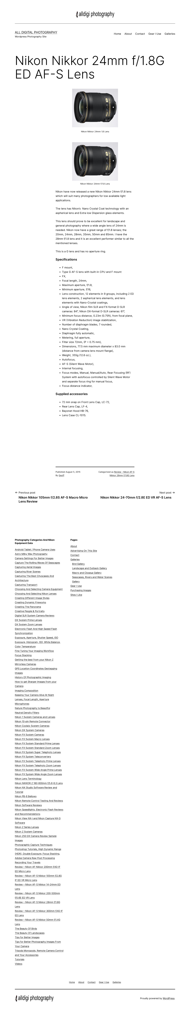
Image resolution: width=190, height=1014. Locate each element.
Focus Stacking (23, 655)
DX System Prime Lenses (28, 620)
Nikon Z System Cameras (29, 831)
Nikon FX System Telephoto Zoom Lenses (38, 765)
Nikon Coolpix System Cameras (32, 725)
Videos (18, 963)
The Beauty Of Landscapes (29, 933)
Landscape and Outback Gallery (89, 568)
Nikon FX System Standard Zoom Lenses (37, 747)
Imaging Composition (26, 690)
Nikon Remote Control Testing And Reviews (39, 800)
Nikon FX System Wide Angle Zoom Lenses (38, 774)
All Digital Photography (36, 32)
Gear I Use (154, 33)
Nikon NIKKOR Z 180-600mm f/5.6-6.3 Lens (39, 783)
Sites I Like (76, 594)
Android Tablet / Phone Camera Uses (35, 549)
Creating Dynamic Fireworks (30, 602)
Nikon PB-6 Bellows (25, 796)
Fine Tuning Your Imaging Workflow (34, 651)
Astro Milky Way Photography (31, 554)
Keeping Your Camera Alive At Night (34, 695)
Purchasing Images (80, 590)
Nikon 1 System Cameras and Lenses (35, 717)
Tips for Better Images (27, 937)
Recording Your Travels (27, 862)
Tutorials (19, 959)
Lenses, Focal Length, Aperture (32, 699)
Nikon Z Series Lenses (27, 827)
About (128, 33)
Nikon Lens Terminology (28, 778)
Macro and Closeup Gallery (86, 572)
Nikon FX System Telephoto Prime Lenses (38, 761)
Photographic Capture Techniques (33, 844)
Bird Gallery (78, 564)
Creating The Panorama (28, 606)
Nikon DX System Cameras (29, 730)
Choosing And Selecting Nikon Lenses (35, 593)
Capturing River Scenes (27, 571)
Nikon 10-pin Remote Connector (32, 721)
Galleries (170, 33)
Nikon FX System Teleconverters (33, 756)
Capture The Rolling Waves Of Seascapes (37, 562)
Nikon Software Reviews (28, 805)
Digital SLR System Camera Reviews (34, 615)
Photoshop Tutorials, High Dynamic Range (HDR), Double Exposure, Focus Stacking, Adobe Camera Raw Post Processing (38, 853)
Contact (140, 33)
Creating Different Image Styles (32, 598)
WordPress (168, 998)
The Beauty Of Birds (26, 928)
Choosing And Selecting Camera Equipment (39, 589)
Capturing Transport (26, 584)
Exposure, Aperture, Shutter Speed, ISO (36, 637)
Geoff (61, 475)
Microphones (22, 703)
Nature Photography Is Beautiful (32, 708)
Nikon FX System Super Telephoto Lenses (38, 752)
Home (117, 33)
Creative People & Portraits (29, 611)
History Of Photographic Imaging (33, 677)
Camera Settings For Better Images (34, 558)
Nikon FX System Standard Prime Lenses (37, 743)
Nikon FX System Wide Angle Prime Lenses (38, 770)
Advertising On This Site (83, 550)
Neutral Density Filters (27, 712)
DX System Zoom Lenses (28, 624)
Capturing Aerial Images (28, 567)
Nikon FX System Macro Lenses (32, 739)
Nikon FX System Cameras (29, 734)
